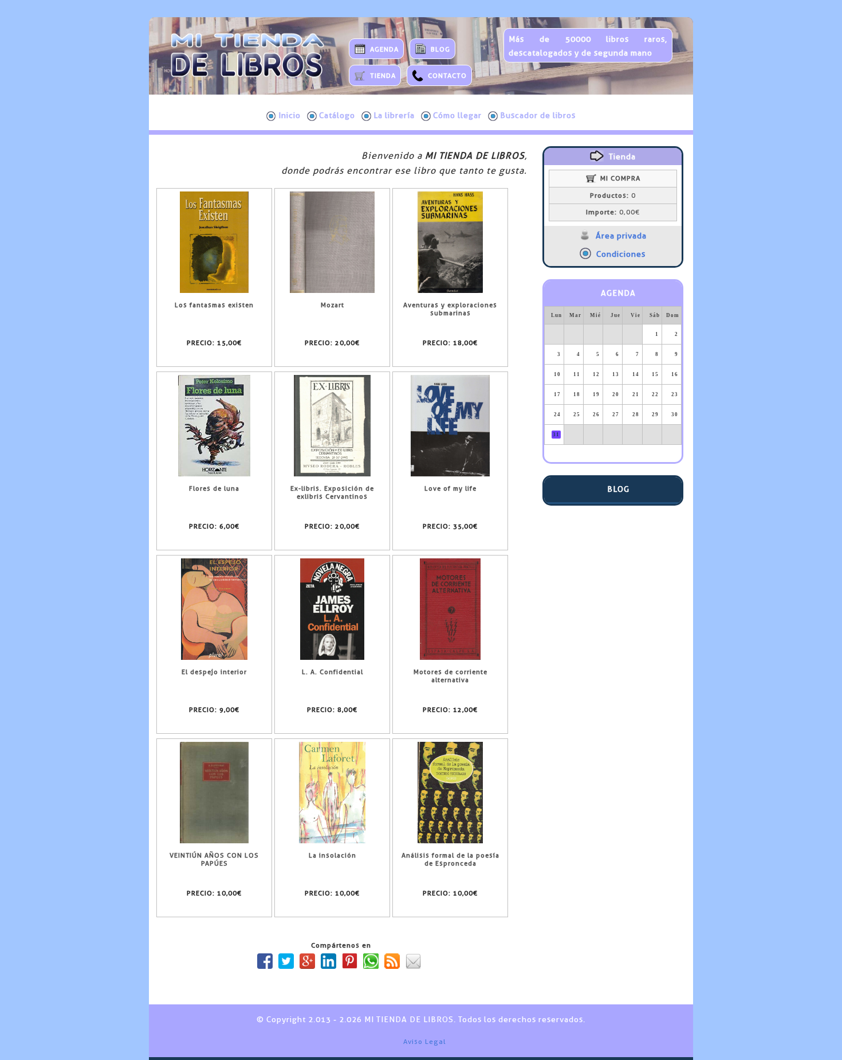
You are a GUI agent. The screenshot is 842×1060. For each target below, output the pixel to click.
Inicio (289, 115)
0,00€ (613, 212)
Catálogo (337, 115)
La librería (394, 115)
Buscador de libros (538, 115)
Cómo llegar (457, 115)
